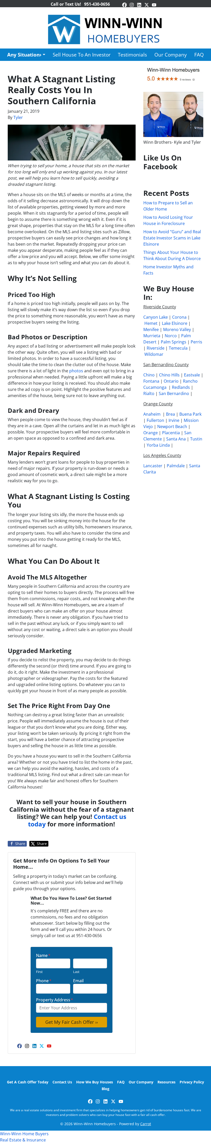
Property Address (54, 1000)
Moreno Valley (177, 329)
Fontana (151, 381)
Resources (166, 1082)
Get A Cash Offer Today (27, 1082)
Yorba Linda (158, 445)
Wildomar (153, 354)
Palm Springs (173, 342)
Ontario (171, 381)
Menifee (151, 329)
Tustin (196, 439)
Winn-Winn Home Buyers (24, 1134)
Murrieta (151, 336)
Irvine (174, 420)
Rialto (148, 393)
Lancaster (152, 466)
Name (43, 955)
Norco (171, 336)
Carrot (145, 1123)
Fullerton (155, 420)
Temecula (178, 348)
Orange (150, 433)
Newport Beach (172, 426)
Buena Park (190, 414)
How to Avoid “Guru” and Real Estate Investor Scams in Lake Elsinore (172, 238)
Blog (105, 1088)
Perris (196, 342)
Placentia (171, 433)
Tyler (18, 117)
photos (76, 371)
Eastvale (192, 375)
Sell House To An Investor (82, 54)
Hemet (150, 323)
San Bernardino (174, 393)
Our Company (170, 54)
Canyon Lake (155, 317)
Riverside (155, 348)
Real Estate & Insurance (23, 1140)
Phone (43, 981)
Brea (170, 414)
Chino (149, 375)
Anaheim (152, 414)
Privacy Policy (192, 1082)
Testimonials (132, 54)
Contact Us (62, 1082)
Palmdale (176, 466)
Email (78, 981)
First (39, 971)
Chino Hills (169, 375)
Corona (179, 317)
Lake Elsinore (174, 323)
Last (76, 971)
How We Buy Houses (94, 1082)
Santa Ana (176, 439)
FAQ (199, 54)
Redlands (181, 387)
